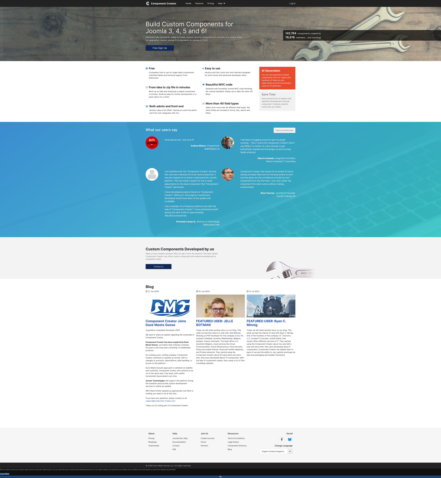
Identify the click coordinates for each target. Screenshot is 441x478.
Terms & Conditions (236, 438)
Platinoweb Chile (211, 224)
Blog (230, 449)
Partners (204, 445)
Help (220, 3)
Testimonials (153, 445)
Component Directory (237, 445)
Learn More (4, 474)
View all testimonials (284, 130)
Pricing (210, 3)
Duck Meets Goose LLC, (163, 465)
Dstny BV (239, 336)
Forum (203, 442)
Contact (176, 445)
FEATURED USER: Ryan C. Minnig (266, 323)
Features (199, 3)
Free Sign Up (160, 48)
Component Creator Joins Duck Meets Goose (166, 323)
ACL (177, 113)
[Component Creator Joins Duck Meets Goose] (170, 308)
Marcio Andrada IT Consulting (280, 161)
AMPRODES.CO (212, 149)
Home (188, 3)
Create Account (207, 438)
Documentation (179, 442)
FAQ (174, 449)
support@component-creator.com (160, 401)
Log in (292, 3)
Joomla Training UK (285, 196)
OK (220, 477)
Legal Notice (233, 442)
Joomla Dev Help (180, 438)
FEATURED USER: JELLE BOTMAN (214, 323)
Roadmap (152, 442)
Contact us (158, 266)
